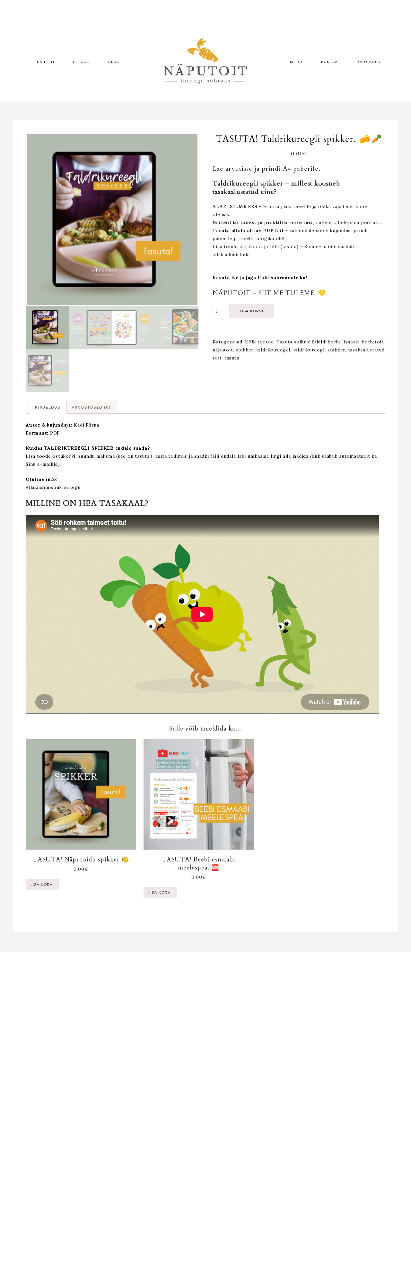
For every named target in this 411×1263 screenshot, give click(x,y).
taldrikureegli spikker (319, 350)
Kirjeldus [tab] (47, 407)
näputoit (223, 350)
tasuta (231, 358)
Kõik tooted (259, 342)
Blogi (114, 62)
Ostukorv (369, 62)
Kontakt (330, 62)
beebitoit (373, 342)
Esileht (46, 62)
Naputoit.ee (205, 61)
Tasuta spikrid (293, 342)
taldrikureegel (273, 350)
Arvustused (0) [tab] (91, 407)
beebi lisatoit (343, 342)
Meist (296, 62)
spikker (244, 350)
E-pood (81, 62)
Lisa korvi (251, 311)
